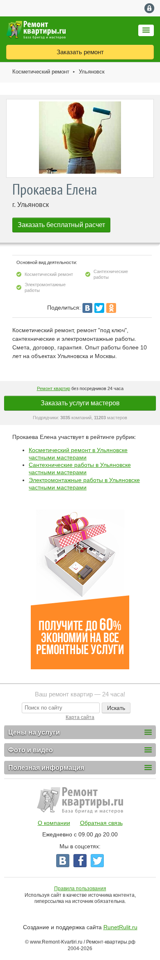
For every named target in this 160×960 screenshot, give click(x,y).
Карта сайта (80, 717)
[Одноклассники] (111, 308)
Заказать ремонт (80, 51)
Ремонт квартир (53, 388)
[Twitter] (99, 308)
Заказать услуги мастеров (80, 403)
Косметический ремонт (40, 72)
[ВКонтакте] (87, 308)
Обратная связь (101, 823)
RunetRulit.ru (120, 927)
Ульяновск (92, 72)
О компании (54, 823)
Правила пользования (80, 888)
